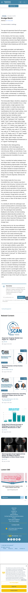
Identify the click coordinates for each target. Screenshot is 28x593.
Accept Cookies (14, 590)
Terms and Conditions (14, 519)
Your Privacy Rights (14, 521)
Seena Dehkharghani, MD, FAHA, (10, 399)
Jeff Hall (5, 341)
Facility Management (6, 309)
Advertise (14, 508)
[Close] (26, 565)
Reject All (14, 586)
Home (4, 548)
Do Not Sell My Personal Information (14, 516)
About (14, 509)
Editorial (14, 513)
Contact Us (14, 511)
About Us (10, 548)
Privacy (14, 518)
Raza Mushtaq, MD (6, 400)
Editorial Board (14, 514)
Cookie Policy (24, 580)
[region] (14, 578)
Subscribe (20, 297)
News (16, 548)
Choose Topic (12, 6)
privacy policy (5, 301)
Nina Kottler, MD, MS (8, 369)
